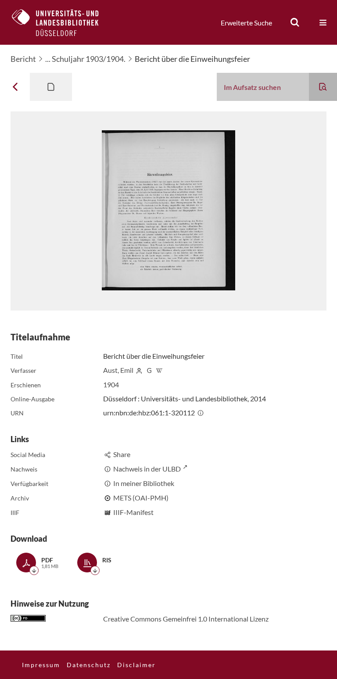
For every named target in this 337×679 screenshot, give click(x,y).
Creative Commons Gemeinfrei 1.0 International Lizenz (186, 619)
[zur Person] (139, 370)
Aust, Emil (118, 370)
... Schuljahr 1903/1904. (85, 59)
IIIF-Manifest (133, 512)
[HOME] (62, 22)
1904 (111, 384)
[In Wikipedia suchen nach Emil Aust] (159, 370)
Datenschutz (89, 664)
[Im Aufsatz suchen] (323, 87)
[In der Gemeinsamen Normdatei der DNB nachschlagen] (149, 370)
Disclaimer (136, 664)
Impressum (41, 664)
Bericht (23, 59)
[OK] (295, 22)
